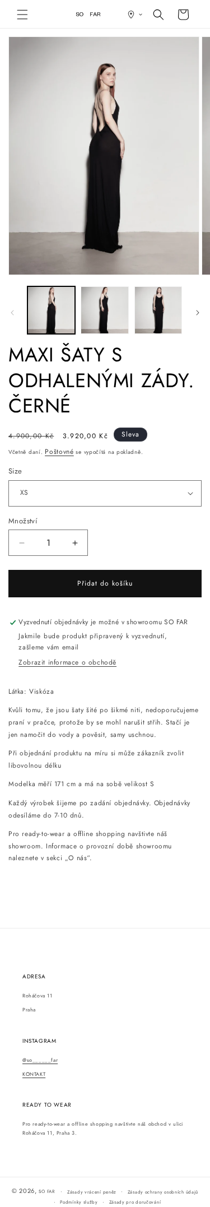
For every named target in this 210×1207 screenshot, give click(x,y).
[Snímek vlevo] (12, 312)
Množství (22, 521)
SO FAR (47, 1191)
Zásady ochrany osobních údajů (163, 1192)
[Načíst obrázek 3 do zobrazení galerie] (158, 310)
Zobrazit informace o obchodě (67, 662)
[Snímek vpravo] (197, 312)
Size (15, 471)
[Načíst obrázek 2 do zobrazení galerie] (104, 310)
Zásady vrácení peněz (91, 1192)
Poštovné (59, 452)
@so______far (40, 1060)
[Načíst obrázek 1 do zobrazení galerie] (51, 310)
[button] (22, 14)
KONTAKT (33, 1074)
